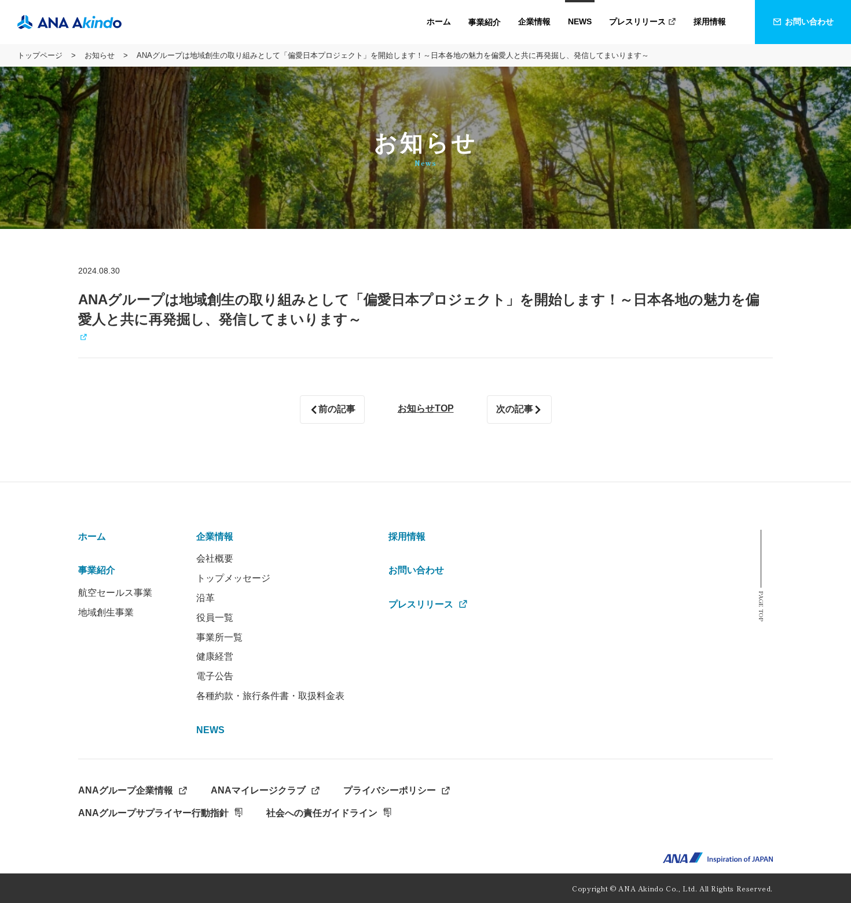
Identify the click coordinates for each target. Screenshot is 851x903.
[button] (484, 22)
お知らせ (100, 55)
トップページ (40, 55)
